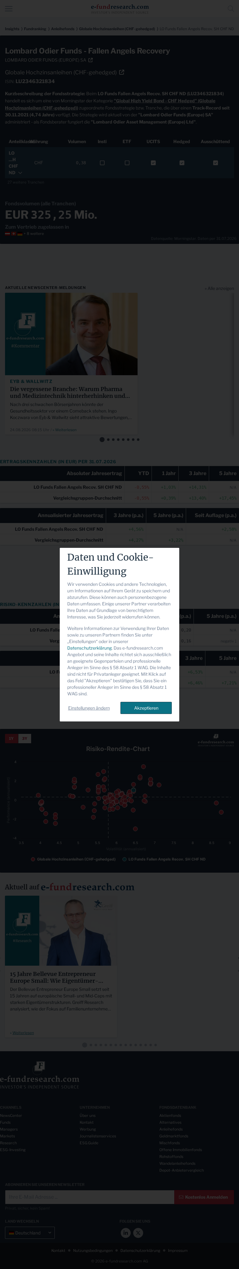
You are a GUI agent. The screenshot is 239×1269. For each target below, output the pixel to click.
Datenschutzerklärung (89, 648)
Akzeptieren (146, 708)
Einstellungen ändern (89, 708)
